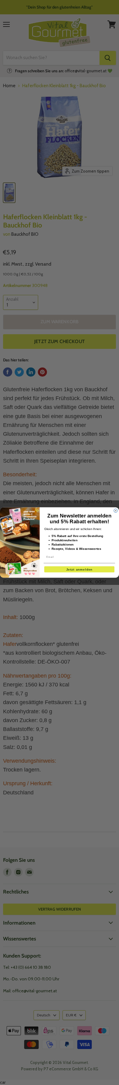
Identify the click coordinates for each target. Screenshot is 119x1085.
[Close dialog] (115, 510)
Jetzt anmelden (79, 569)
